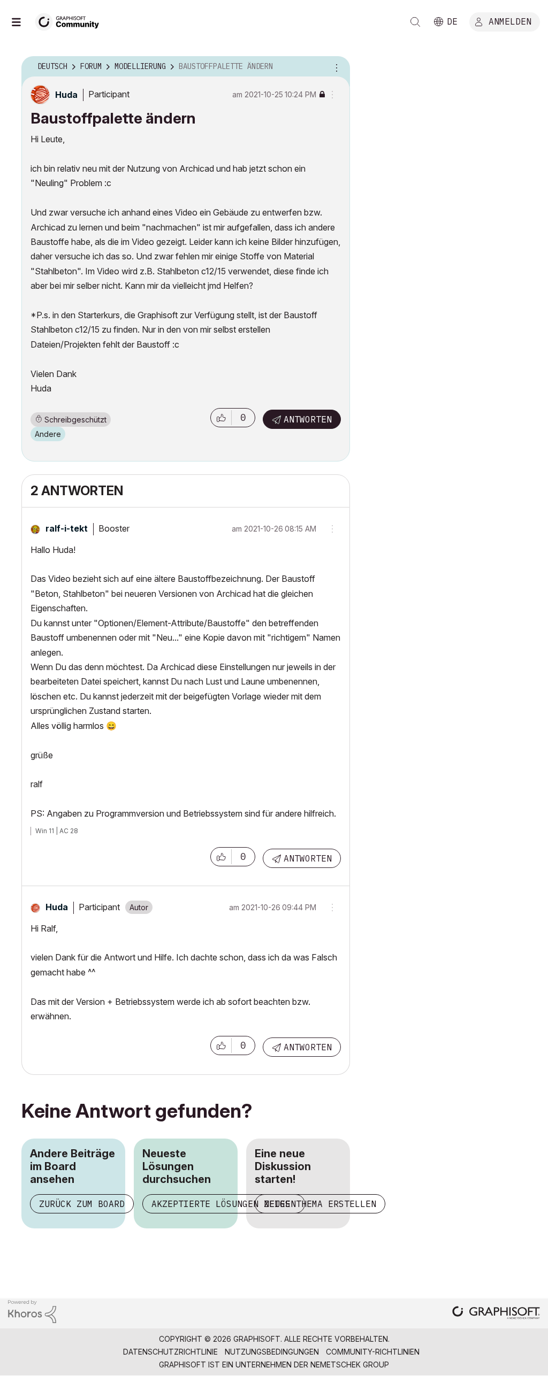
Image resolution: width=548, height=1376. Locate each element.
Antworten (308, 419)
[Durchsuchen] (21, 22)
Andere (48, 434)
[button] (221, 418)
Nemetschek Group (349, 1364)
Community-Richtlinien (373, 1351)
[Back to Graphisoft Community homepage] (70, 20)
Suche (415, 22)
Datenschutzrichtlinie (170, 1351)
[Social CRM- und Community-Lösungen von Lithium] (32, 1310)
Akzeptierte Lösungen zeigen (223, 1203)
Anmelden (510, 21)
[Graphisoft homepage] (496, 1313)
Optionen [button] (335, 67)
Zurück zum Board (82, 1203)
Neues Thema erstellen (320, 1203)
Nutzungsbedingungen (272, 1351)
